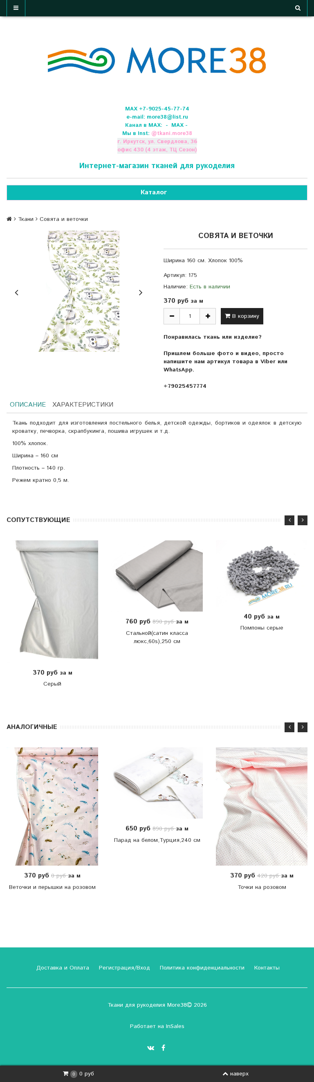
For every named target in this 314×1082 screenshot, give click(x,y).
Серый (52, 684)
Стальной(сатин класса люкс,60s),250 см (157, 637)
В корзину (244, 316)
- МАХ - (177, 125)
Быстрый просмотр (57, 601)
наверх (239, 1074)
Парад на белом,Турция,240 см (157, 840)
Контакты (266, 968)
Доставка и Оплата (61, 968)
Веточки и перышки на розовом (52, 887)
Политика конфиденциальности (201, 968)
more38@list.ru (167, 117)
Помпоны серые (261, 628)
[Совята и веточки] (78, 291)
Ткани (26, 219)
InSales (175, 1026)
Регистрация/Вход (123, 968)
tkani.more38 (174, 133)
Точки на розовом (262, 887)
